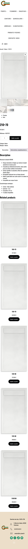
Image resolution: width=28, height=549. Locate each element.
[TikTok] (18, 538)
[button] (25, 54)
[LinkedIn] (22, 538)
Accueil (1, 49)
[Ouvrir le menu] (14, 543)
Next (4, 117)
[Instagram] (15, 538)
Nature (5, 49)
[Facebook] (11, 538)
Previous (5, 115)
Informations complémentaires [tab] (19, 150)
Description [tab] (5, 150)
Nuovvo (6, 145)
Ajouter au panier (15, 138)
